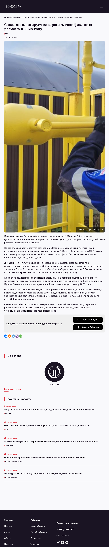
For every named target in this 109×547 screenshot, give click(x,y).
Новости (8, 526)
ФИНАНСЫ (9, 413)
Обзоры (7, 538)
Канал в (90, 327)
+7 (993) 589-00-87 (65, 529)
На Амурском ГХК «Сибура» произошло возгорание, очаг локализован (43, 473)
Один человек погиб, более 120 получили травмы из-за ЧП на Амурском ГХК (46, 425)
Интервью (8, 544)
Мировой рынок (37, 526)
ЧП (6, 429)
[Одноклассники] (9, 336)
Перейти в (90, 319)
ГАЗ (6, 34)
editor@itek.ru (63, 535)
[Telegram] (13, 336)
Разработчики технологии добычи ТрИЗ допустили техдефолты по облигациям (49, 409)
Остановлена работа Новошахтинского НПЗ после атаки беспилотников (44, 457)
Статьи (7, 532)
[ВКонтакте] (5, 336)
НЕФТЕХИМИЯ (11, 477)
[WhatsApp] (20, 336)
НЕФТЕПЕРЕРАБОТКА (13, 461)
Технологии (35, 538)
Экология (34, 544)
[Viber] (17, 336)
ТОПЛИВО (9, 445)
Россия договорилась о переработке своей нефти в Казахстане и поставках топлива (51, 441)
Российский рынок (38, 532)
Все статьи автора (12, 389)
